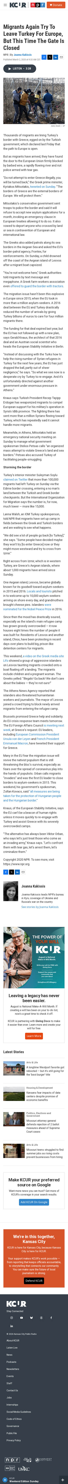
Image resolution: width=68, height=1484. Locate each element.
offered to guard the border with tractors (36, 286)
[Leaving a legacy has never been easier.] (34, 957)
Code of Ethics (14, 1419)
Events (10, 1376)
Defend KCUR (34, 1281)
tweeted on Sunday (42, 186)
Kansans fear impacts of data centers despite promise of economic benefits (43, 1096)
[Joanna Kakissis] (10, 891)
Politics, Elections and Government (38, 1114)
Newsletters (13, 1369)
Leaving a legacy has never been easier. (34, 998)
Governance (13, 1426)
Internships (12, 1405)
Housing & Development (39, 1088)
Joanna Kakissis (23, 54)
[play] (5, 1480)
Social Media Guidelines (19, 1412)
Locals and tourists (39, 591)
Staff (9, 1383)
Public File (12, 1433)
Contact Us (12, 1390)
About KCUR (13, 1340)
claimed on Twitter (15, 479)
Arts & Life (32, 1062)
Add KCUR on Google (34, 1202)
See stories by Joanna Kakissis (40, 907)
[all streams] (63, 1480)
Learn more (34, 1036)
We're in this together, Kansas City (34, 1239)
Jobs (9, 1397)
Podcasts (11, 1362)
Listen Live (12, 1348)
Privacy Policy (14, 1440)
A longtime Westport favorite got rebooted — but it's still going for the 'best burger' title (45, 1071)
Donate (57, 4)
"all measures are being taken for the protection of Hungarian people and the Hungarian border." (32, 796)
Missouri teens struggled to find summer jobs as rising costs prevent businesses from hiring (45, 1153)
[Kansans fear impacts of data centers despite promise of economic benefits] (14, 1094)
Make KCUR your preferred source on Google (33, 1182)
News (9, 1355)
